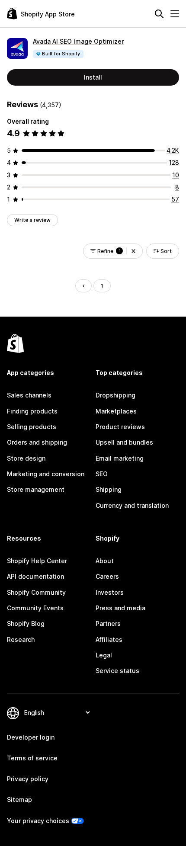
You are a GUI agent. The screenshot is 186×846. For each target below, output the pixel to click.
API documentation (35, 576)
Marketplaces (116, 411)
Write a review (32, 220)
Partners (108, 623)
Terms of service (32, 758)
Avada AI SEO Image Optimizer (78, 41)
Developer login (31, 737)
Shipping (109, 489)
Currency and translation (132, 505)
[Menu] (174, 14)
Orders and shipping (37, 442)
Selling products (31, 426)
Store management (35, 489)
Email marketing (120, 458)
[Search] (159, 14)
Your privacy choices (38, 820)
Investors (110, 592)
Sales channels (29, 395)
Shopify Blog (26, 623)
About (105, 560)
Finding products (32, 411)
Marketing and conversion (45, 473)
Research (21, 639)
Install (93, 77)
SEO (102, 473)
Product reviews (120, 426)
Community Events (35, 608)
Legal (104, 655)
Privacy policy (27, 778)
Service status (117, 670)
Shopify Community (36, 592)
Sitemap (19, 799)
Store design (26, 458)
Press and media (120, 608)
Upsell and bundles (124, 442)
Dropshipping (115, 395)
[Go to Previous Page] (83, 285)
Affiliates (109, 639)
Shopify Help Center (37, 560)
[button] (133, 251)
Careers (107, 576)
